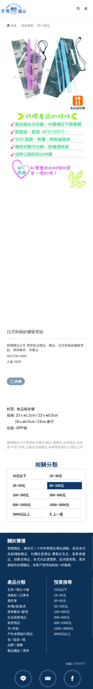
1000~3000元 (59, 505)
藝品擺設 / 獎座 (18, 650)
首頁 (13, 25)
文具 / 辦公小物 (18, 589)
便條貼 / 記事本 (18, 595)
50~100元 (56, 485)
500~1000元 (22, 505)
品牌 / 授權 (15, 645)
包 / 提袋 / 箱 (16, 639)
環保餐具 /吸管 (17, 612)
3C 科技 (13, 628)
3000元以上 (21, 514)
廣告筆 (12, 600)
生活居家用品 (16, 617)
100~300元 (21, 495)
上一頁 (57, 514)
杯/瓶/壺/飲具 (16, 606)
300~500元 (57, 495)
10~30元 (55, 476)
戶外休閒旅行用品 (20, 634)
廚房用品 (13, 623)
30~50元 (19, 485)
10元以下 (19, 476)
